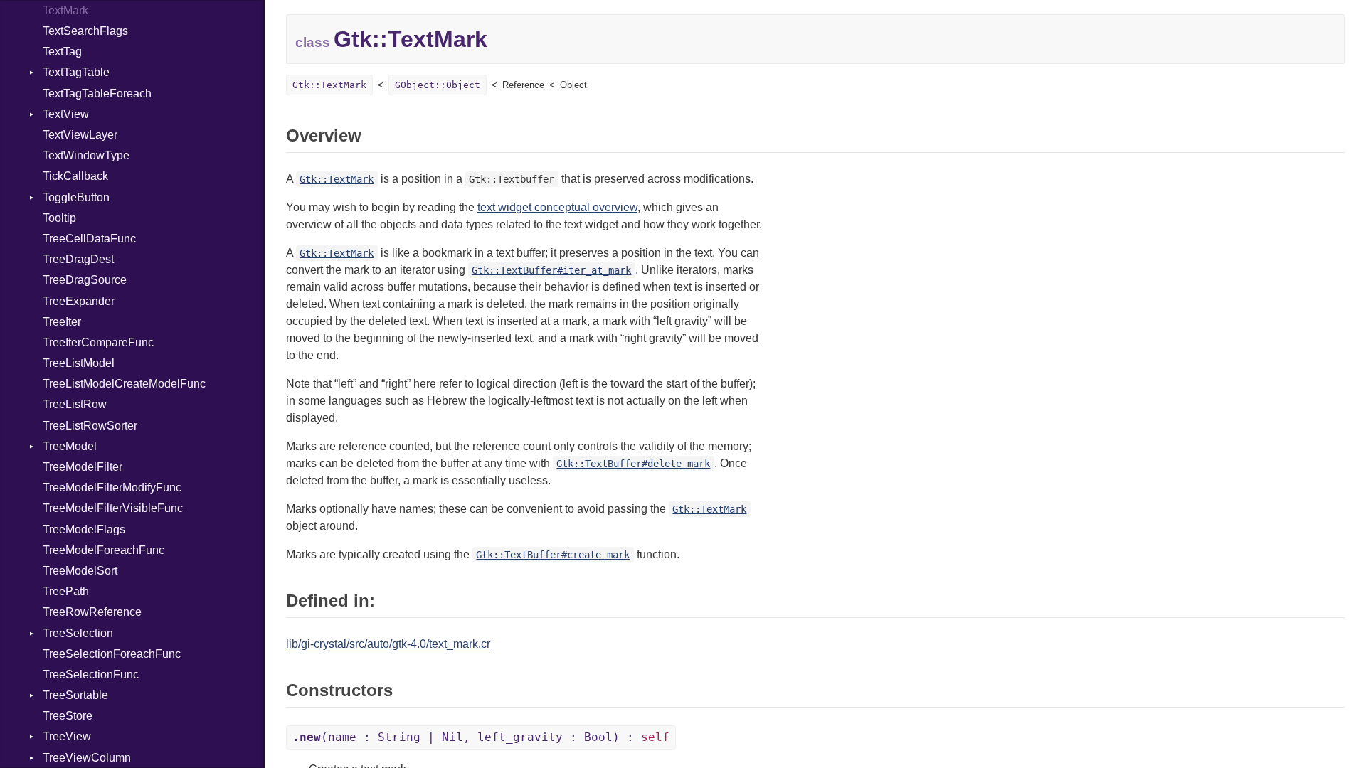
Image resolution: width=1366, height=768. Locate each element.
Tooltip (59, 218)
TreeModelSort (80, 571)
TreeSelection (78, 633)
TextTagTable (76, 72)
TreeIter (62, 322)
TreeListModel (79, 363)
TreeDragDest (78, 259)
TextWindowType (86, 155)
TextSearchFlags (85, 31)
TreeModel (70, 446)
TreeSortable (75, 695)
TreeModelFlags (84, 529)
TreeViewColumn (87, 758)
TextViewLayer (80, 135)
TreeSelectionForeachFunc (112, 654)
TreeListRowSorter (90, 426)
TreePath (66, 591)
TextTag (62, 52)
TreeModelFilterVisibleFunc (113, 508)
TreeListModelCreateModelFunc (124, 384)
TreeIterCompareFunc (98, 342)
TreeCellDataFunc (89, 239)
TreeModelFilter (82, 467)
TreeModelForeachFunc (103, 550)
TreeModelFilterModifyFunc (112, 487)
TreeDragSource (85, 280)
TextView (66, 114)
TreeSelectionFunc (91, 674)
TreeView (67, 736)
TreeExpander (79, 301)
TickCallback (75, 176)
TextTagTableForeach (97, 93)
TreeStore (67, 716)
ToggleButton (76, 197)
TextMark (65, 10)
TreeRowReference (92, 612)
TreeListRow (75, 404)
